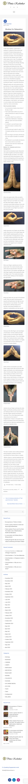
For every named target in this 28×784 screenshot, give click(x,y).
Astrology (7, 657)
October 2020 (8, 639)
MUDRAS (5, 491)
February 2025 (8, 589)
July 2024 (7, 599)
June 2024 (7, 602)
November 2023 (9, 618)
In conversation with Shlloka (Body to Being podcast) (16, 731)
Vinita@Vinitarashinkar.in (8, 770)
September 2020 (9, 642)
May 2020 (7, 644)
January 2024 (8, 615)
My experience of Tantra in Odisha (13, 522)
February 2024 (8, 612)
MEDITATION (8, 670)
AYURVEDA (7, 659)
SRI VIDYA (7, 686)
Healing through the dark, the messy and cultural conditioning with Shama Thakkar (16, 739)
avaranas (7, 489)
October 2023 (8, 620)
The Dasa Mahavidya (19, 555)
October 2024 (8, 594)
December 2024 (9, 591)
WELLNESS (8, 697)
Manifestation (8, 667)
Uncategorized (8, 694)
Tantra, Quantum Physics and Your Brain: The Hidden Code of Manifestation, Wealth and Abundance (14, 530)
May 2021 (7, 631)
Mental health (8, 673)
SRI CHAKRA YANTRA (10, 683)
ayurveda (11, 489)
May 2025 (7, 583)
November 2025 (9, 581)
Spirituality (7, 681)
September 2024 (9, 597)
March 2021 (8, 634)
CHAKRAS (7, 662)
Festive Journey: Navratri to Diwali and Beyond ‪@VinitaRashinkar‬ (16, 714)
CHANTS (7, 665)
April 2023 (7, 628)
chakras (15, 489)
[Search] (22, 511)
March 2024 (8, 610)
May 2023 (7, 626)
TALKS (6, 689)
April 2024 (7, 607)
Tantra (6, 691)
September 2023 (9, 623)
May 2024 (7, 605)
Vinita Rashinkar (8, 23)
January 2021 (8, 636)
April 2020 (7, 647)
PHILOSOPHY (8, 678)
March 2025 (8, 586)
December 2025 (9, 578)
